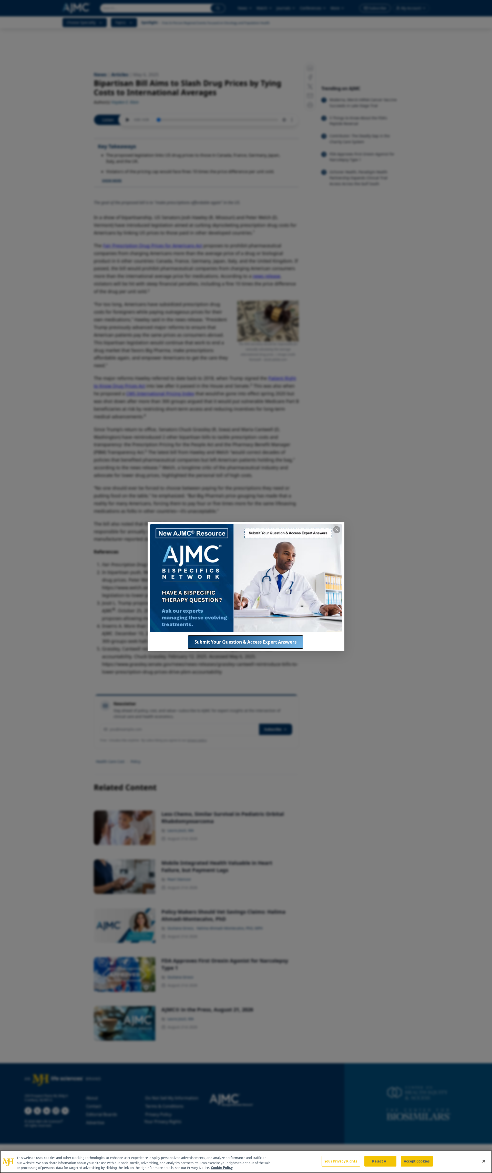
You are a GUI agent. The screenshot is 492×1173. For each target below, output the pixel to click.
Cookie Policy (222, 1167)
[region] (246, 1161)
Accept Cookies (416, 1161)
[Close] (483, 1161)
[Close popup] (336, 529)
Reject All (380, 1161)
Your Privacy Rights (340, 1161)
